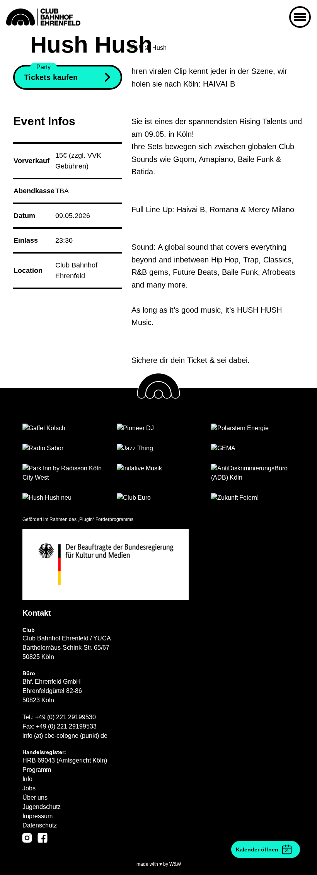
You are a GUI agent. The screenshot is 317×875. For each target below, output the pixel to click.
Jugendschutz (41, 807)
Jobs (29, 788)
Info (27, 779)
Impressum (37, 816)
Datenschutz (39, 825)
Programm (36, 769)
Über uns (35, 797)
